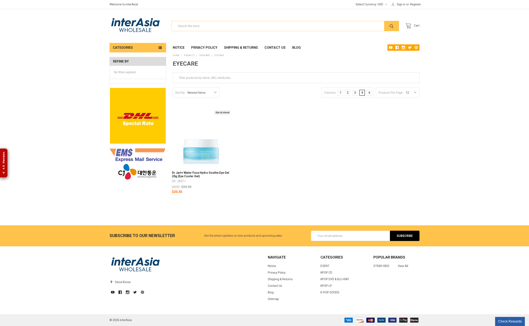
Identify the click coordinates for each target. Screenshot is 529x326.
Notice (179, 48)
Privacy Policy (204, 48)
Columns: (330, 92)
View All (403, 266)
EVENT (324, 266)
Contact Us (275, 48)
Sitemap (273, 299)
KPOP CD (326, 272)
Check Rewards (510, 321)
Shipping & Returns (241, 48)
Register (415, 4)
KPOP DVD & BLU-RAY (334, 279)
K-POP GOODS (329, 292)
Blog (296, 48)
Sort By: (180, 92)
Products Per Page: (390, 92)
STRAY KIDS (381, 266)
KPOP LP (326, 285)
